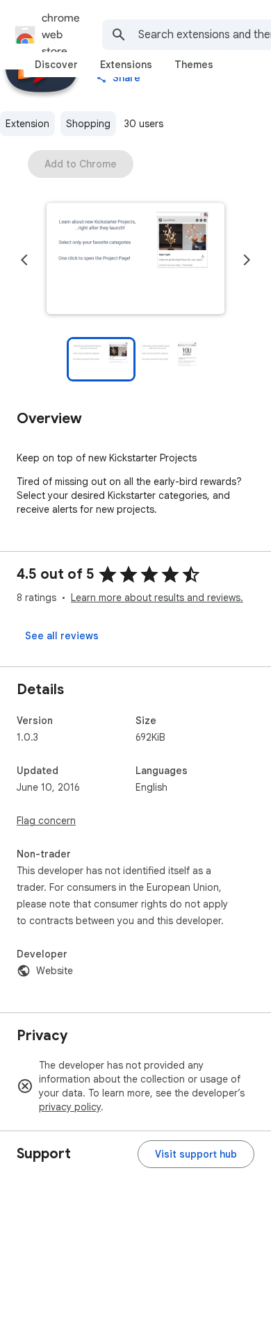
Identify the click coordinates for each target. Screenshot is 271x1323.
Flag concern (46, 820)
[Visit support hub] (196, 1154)
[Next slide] (247, 260)
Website (54, 970)
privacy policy (70, 1107)
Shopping (88, 123)
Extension (27, 123)
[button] (135, 259)
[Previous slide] (24, 260)
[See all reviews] (62, 635)
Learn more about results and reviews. (157, 597)
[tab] (56, 64)
